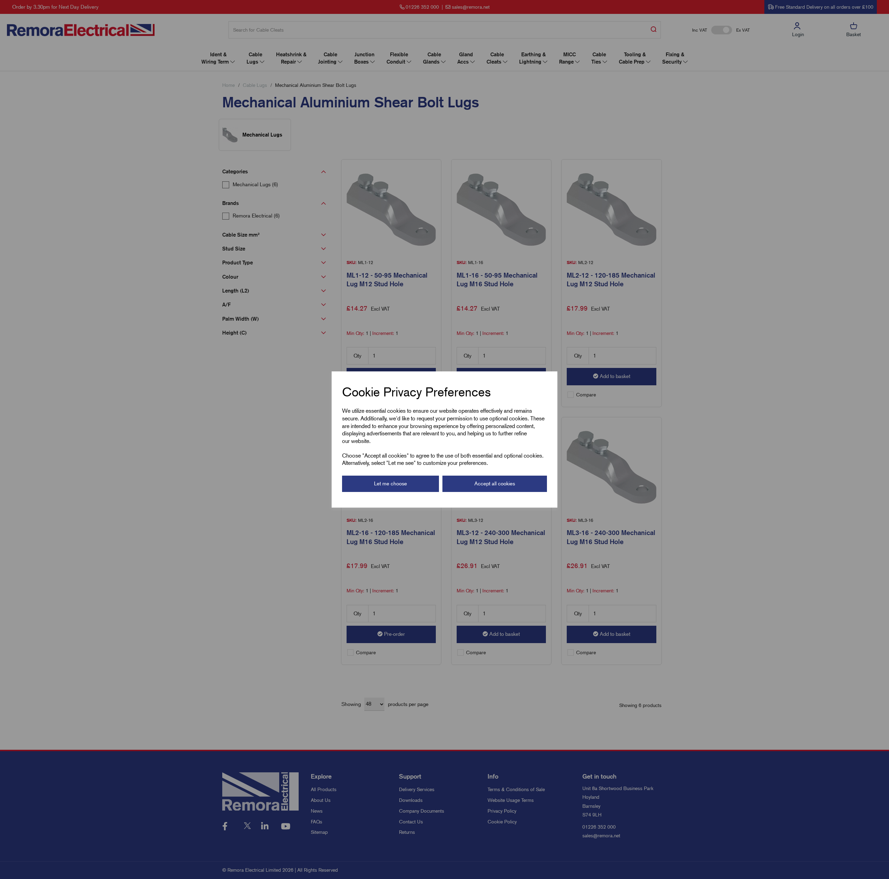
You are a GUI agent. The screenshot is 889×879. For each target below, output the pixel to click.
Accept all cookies (494, 483)
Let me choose (390, 483)
